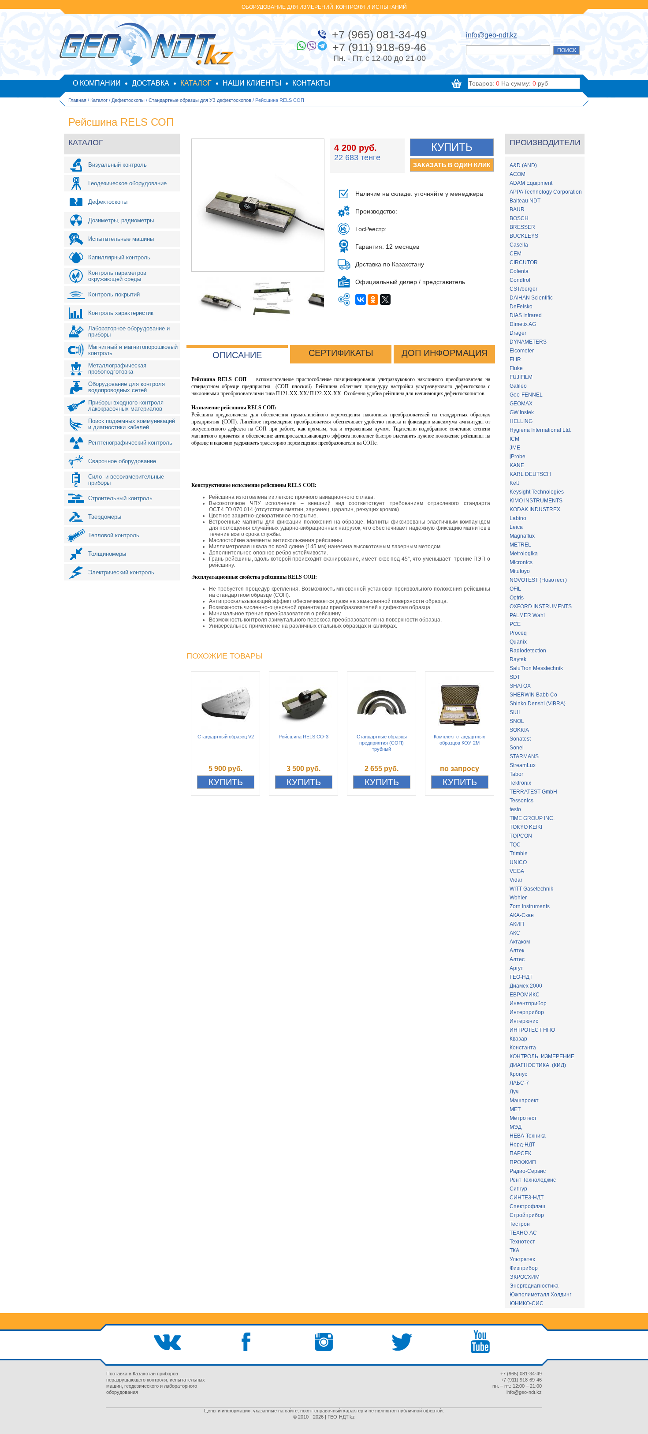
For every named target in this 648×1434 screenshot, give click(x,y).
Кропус (518, 1074)
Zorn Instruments (530, 906)
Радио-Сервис (528, 1171)
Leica (516, 527)
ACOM (517, 174)
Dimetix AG (523, 324)
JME (515, 448)
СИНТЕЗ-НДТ (527, 1197)
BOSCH (519, 218)
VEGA (517, 871)
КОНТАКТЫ (311, 83)
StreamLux (523, 765)
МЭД (515, 1127)
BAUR (517, 209)
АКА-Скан (522, 915)
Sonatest (520, 739)
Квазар (518, 1039)
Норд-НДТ (522, 1145)
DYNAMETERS (528, 342)
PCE (515, 624)
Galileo (518, 386)
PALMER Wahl (527, 615)
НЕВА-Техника (528, 1136)
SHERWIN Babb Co (533, 695)
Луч (514, 1092)
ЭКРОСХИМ (525, 1277)
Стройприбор (527, 1215)
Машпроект (524, 1100)
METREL (520, 545)
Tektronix (520, 783)
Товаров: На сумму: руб (508, 83)
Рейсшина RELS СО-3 (303, 736)
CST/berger (523, 289)
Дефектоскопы (128, 100)
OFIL (515, 589)
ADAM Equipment (531, 183)
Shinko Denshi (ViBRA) (538, 703)
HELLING (521, 421)
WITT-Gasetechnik (531, 889)
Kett (514, 483)
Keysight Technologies (537, 492)
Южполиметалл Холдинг (540, 1295)
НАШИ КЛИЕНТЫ (252, 83)
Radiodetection (528, 651)
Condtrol (520, 280)
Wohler (518, 898)
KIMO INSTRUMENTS (536, 501)
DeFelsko (521, 306)
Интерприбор (527, 1012)
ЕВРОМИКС (525, 995)
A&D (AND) (523, 165)
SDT (515, 677)
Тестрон (520, 1224)
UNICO (518, 862)
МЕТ (515, 1109)
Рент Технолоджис (533, 1180)
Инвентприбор (528, 1003)
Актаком (520, 942)
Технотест (522, 1242)
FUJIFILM (521, 377)
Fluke (516, 368)
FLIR (515, 359)
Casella (519, 245)
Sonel (517, 748)
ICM (514, 439)
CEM (515, 254)
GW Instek (522, 412)
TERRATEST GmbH (533, 792)
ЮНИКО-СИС (527, 1303)
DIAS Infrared (526, 315)
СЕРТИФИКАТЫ (341, 353)
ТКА (514, 1250)
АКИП (517, 924)
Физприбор (524, 1268)
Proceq (518, 633)
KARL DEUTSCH (530, 474)
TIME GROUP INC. (532, 818)
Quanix (518, 642)
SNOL (517, 721)
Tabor (516, 774)
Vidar (516, 880)
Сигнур (518, 1189)
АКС (515, 933)
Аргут (516, 968)
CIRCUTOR (524, 262)
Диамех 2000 (526, 986)
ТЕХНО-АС (523, 1233)
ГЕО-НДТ (521, 977)
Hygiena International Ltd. (540, 430)
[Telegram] (322, 46)
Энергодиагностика (534, 1286)
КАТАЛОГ (196, 83)
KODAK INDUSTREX (535, 509)
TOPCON (521, 836)
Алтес (517, 959)
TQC (515, 845)
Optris (517, 598)
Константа (523, 1048)
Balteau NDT (525, 201)
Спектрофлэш (527, 1206)
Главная (77, 100)
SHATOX (520, 686)
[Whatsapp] (301, 46)
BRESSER (522, 227)
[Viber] (311, 46)
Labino (518, 518)
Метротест (523, 1118)
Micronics (521, 562)
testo (515, 809)
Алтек (517, 950)
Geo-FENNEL (526, 395)
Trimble (519, 853)
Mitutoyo (520, 571)
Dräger (518, 333)
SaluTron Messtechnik (536, 668)
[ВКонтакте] (360, 299)
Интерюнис (524, 1021)
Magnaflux (522, 536)
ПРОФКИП (523, 1162)
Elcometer (522, 351)
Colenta (519, 271)
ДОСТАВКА (150, 83)
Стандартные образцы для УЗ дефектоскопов (200, 100)
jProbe (517, 456)
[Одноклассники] (373, 299)
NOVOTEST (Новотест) (538, 580)
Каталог (99, 100)
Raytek (518, 659)
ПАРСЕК (520, 1153)
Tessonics (521, 800)
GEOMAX (521, 404)
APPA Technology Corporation (546, 192)
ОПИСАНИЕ (237, 355)
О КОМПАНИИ (97, 83)
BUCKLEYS (524, 236)
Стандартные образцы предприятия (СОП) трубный (382, 743)
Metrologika (524, 553)
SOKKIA (519, 730)
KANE (517, 465)
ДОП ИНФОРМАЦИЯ (445, 353)
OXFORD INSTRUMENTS (541, 606)
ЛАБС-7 (519, 1083)
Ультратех (522, 1259)
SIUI (515, 712)
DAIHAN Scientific (531, 298)
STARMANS (524, 756)
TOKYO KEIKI (526, 827)
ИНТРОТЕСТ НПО (532, 1030)
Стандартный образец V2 (225, 736)
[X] (385, 299)
